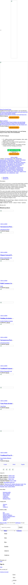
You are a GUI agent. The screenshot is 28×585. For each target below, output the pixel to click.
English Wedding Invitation (6, 321)
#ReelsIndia (2, 166)
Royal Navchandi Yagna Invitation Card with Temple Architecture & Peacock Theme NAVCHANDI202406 (14, 124)
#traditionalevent (4, 169)
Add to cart (14, 152)
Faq (4, 512)
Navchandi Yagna (7, 109)
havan (24, 171)
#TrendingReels (11, 169)
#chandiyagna (3, 159)
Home (1, 109)
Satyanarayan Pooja (4, 229)
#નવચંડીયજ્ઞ (10, 171)
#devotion (17, 159)
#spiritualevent (20, 167)
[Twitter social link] (3, 174)
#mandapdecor (3, 163)
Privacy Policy (6, 513)
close (1, 561)
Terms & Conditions (7, 515)
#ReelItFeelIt (10, 165)
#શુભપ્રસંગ (16, 171)
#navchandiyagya (20, 163)
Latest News (6, 497)
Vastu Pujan (3, 406)
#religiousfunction (4, 167)
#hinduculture (17, 162)
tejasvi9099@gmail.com (9, 482)
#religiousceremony (15, 166)
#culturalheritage (10, 159)
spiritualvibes (12, 172)
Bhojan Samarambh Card (6, 257)
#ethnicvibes (18, 161)
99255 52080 (13, 480)
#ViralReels (2, 170)
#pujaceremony (3, 165)
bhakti (21, 171)
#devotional (22, 159)
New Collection (6, 493)
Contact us (5, 507)
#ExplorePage (3, 162)
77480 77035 (11, 479)
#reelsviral (8, 166)
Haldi (1, 286)
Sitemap (5, 520)
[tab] (15, 177)
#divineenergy (12, 161)
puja (8, 172)
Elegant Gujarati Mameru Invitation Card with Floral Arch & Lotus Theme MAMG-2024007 (14, 114)
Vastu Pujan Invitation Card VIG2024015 (12, 403)
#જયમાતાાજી (20, 170)
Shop (4, 505)
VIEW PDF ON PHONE (14, 117)
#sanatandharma (12, 167)
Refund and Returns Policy (9, 516)
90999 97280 (11, 475)
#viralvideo (8, 170)
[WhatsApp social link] (9, 174)
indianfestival (3, 172)
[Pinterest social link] (5, 174)
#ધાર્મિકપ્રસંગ (3, 171)
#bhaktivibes (19, 158)
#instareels (23, 162)
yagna (17, 172)
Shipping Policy (6, 517)
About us (5, 504)
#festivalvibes (10, 162)
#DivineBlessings (4, 161)
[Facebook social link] (1, 174)
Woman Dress (6, 494)
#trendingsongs (19, 169)
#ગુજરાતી (14, 170)
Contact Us (5, 496)
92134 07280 (11, 477)
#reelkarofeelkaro (18, 165)
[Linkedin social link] (7, 174)
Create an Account (4, 572)
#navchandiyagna (11, 163)
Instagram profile (7, 492)
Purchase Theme (6, 498)
